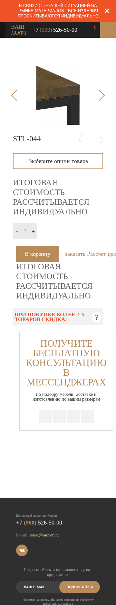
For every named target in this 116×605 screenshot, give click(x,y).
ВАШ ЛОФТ (19, 30)
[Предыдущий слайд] (16, 95)
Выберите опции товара (58, 161)
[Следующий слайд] (99, 95)
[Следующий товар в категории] (100, 139)
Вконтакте (22, 550)
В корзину (37, 254)
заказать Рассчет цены (84, 254)
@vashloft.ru (44, 535)
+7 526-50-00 (55, 30)
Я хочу (95, 28)
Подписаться (79, 587)
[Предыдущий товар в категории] (80, 139)
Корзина (108, 30)
